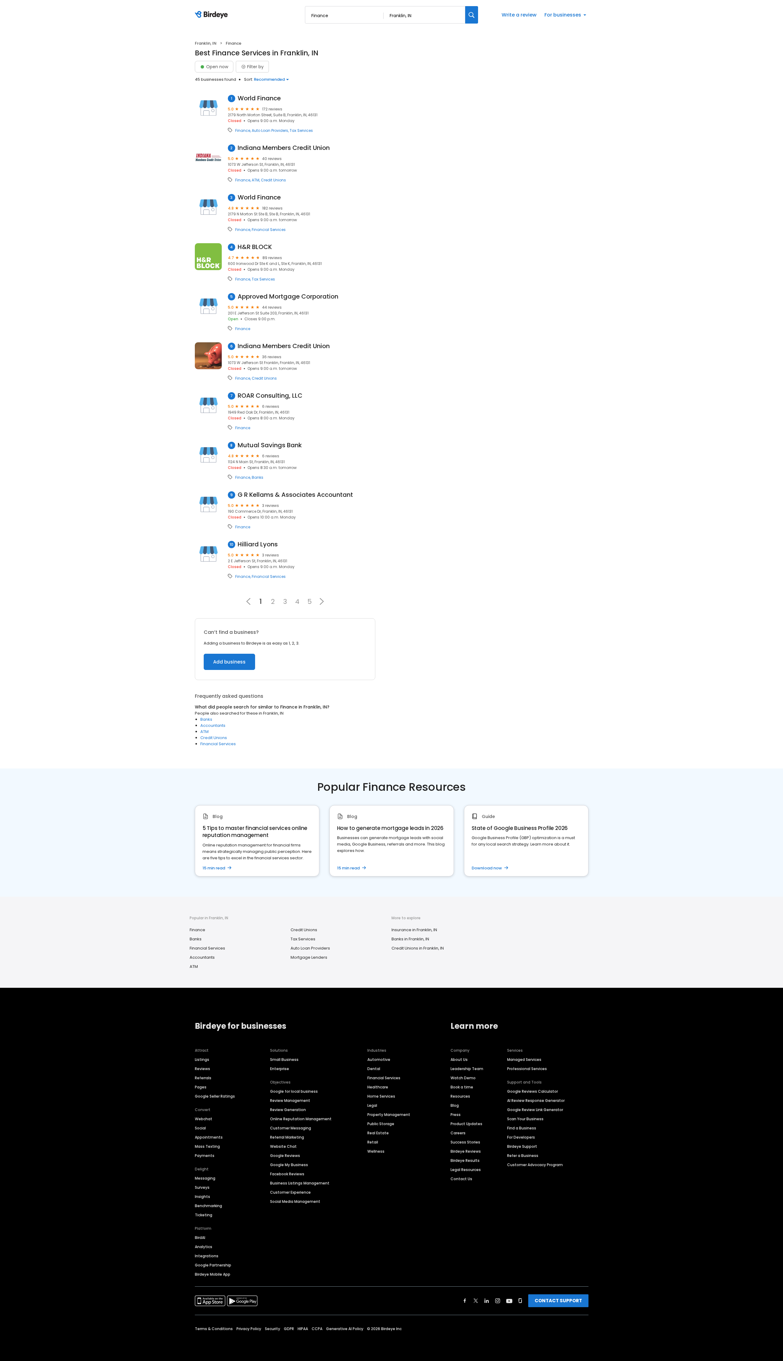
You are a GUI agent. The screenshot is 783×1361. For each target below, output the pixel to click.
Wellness (375, 1151)
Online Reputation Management (301, 1118)
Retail (372, 1142)
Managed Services (524, 1059)
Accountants (212, 725)
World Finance (259, 98)
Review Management (290, 1100)
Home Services (381, 1096)
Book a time (462, 1087)
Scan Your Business (525, 1118)
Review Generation (288, 1109)
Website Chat (283, 1146)
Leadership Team (467, 1068)
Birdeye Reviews (466, 1151)
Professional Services (527, 1068)
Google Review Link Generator (535, 1109)
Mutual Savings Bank (270, 445)
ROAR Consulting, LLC (270, 396)
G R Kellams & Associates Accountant (295, 495)
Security (272, 1328)
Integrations (206, 1256)
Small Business (284, 1059)
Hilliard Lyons (258, 544)
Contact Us (461, 1178)
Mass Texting (207, 1146)
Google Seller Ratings (215, 1096)
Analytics (203, 1246)
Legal (372, 1105)
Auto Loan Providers (270, 130)
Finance (242, 130)
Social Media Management (295, 1201)
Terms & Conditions (214, 1328)
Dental (373, 1068)
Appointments (209, 1137)
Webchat (203, 1118)
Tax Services (301, 130)
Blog (455, 1105)
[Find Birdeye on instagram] (497, 1300)
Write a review (519, 14)
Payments (204, 1155)
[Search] (471, 15)
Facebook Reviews (287, 1174)
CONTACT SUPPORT (558, 1300)
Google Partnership (213, 1265)
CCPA (317, 1328)
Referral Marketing (287, 1137)
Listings (202, 1059)
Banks (257, 477)
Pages (200, 1087)
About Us (459, 1059)
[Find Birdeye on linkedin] (486, 1300)
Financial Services (269, 229)
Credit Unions (273, 180)
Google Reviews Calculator (532, 1091)
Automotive (378, 1059)
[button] (322, 601)
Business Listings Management (299, 1183)
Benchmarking (208, 1205)
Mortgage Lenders (309, 957)
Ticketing (203, 1215)
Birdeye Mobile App (212, 1274)
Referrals (203, 1077)
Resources (460, 1096)
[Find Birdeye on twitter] (475, 1300)
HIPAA (303, 1328)
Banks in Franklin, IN (410, 939)
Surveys (202, 1187)
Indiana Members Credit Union (284, 148)
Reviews (202, 1068)
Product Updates (466, 1123)
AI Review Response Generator (536, 1100)
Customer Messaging (290, 1128)
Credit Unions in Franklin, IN (418, 948)
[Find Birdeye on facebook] (464, 1300)
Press (456, 1114)
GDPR (289, 1328)
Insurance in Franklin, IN (414, 930)
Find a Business (521, 1128)
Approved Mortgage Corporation (288, 296)
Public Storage (380, 1123)
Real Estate (378, 1133)
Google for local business (294, 1091)
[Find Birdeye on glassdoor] (520, 1300)
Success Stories (465, 1142)
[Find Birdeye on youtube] (509, 1300)
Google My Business (289, 1164)
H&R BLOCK (255, 247)
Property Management (388, 1114)
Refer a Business (522, 1155)
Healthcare (377, 1087)
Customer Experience (290, 1192)
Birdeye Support (522, 1146)
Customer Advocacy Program (535, 1164)
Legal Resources (466, 1169)
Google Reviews (285, 1155)
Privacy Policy (248, 1328)
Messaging (205, 1178)
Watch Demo (463, 1077)
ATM (255, 180)
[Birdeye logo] (212, 15)
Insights (202, 1196)
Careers (458, 1133)
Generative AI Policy (344, 1328)
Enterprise (279, 1068)
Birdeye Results (465, 1160)
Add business (229, 662)
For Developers (521, 1137)
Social (200, 1128)
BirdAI (200, 1237)
